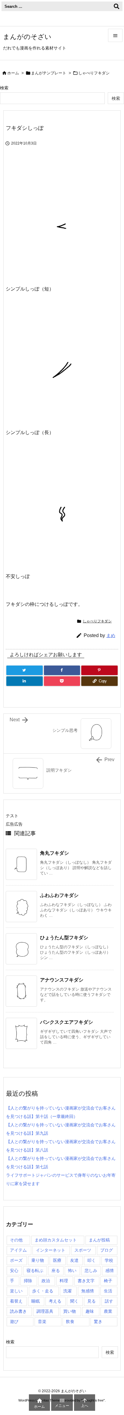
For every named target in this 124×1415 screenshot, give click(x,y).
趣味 (89, 1311)
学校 (109, 1260)
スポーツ (82, 1250)
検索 (4, 87)
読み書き (18, 1311)
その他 (16, 1240)
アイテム (18, 1250)
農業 (108, 1311)
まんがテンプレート (48, 73)
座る (55, 1270)
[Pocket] (62, 681)
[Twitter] (24, 670)
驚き (98, 1321)
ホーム (13, 73)
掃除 (28, 1280)
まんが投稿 (99, 1240)
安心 (14, 1270)
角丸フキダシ (54, 853)
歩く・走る (42, 1290)
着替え (16, 1301)
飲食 (70, 1321)
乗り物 (37, 1260)
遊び (14, 1321)
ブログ (106, 1250)
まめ (110, 635)
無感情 (87, 1290)
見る (91, 1301)
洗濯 (67, 1290)
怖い (72, 1270)
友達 (74, 1260)
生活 (108, 1290)
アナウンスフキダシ (61, 979)
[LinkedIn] (24, 681)
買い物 (69, 1311)
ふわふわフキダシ (59, 895)
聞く (74, 1301)
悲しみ (91, 1270)
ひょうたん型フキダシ (64, 937)
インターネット (50, 1250)
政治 (46, 1280)
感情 (109, 1270)
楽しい (16, 1290)
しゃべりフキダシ (94, 73)
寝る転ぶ (34, 1270)
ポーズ (16, 1260)
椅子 (108, 1280)
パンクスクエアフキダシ (66, 1022)
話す (109, 1301)
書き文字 (86, 1280)
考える (55, 1301)
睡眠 (35, 1301)
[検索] (116, 6)
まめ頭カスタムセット (56, 1240)
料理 (64, 1280)
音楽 (42, 1321)
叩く (91, 1260)
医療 (57, 1260)
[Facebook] (62, 670)
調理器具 (44, 1311)
